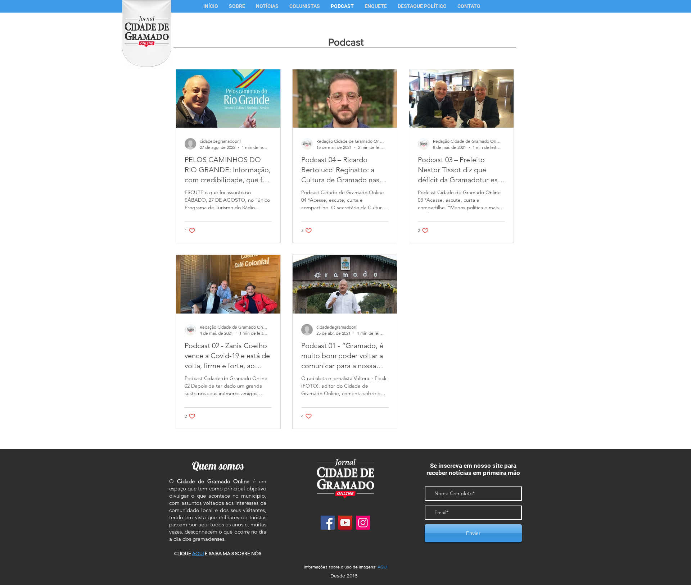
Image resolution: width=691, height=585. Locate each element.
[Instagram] (363, 523)
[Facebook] (328, 523)
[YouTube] (345, 523)
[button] (304, 6)
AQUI (383, 567)
